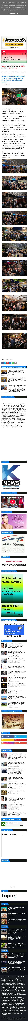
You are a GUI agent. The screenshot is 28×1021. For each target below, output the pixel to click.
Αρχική (4, 976)
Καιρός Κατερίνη (9, 834)
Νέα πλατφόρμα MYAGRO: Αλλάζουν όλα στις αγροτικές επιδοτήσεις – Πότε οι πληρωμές (17, 931)
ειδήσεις (23, 66)
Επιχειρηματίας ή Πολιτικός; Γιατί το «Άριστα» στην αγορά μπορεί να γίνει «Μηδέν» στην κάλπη (16, 660)
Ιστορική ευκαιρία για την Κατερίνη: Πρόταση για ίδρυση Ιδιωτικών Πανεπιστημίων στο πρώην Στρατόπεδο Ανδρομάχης (17, 372)
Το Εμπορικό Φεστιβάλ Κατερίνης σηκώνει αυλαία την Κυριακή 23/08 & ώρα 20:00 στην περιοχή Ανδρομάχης (16, 666)
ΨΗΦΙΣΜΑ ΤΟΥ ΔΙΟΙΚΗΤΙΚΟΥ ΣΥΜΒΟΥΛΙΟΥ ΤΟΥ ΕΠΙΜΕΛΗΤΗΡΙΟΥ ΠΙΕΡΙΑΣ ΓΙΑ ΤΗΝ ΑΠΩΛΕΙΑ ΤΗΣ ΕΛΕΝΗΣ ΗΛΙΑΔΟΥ (16, 645)
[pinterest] (20, 740)
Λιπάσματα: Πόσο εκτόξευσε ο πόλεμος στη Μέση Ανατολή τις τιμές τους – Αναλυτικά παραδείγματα (17, 944)
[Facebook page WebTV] (20, 746)
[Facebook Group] (7, 746)
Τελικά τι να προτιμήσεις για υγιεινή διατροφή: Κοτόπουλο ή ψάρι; (17, 920)
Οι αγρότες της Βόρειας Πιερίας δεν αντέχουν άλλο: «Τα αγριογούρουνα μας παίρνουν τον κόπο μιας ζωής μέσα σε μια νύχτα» (17, 785)
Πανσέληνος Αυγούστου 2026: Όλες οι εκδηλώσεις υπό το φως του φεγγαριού (17, 684)
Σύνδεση (23, 976)
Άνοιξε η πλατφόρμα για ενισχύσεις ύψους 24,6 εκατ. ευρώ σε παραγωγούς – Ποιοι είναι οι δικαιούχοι (16, 937)
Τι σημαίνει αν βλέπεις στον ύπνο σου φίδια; (16, 791)
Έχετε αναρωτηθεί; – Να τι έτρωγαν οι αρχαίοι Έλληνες (17, 914)
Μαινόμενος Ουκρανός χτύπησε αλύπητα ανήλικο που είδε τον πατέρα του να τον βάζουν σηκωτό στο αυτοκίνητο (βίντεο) (16, 653)
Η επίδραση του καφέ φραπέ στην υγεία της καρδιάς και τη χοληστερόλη (16, 908)
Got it (19, 13)
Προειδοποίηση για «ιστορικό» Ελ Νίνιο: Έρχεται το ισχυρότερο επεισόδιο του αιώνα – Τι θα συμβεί (17, 672)
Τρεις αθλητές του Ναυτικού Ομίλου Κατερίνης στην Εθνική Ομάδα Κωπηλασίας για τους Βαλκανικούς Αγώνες (16, 969)
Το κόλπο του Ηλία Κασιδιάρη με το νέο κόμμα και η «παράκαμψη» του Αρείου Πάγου (17, 679)
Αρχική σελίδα (4, 71)
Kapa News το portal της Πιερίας (14, 1018)
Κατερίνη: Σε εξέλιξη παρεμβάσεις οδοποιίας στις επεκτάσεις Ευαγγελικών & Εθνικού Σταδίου (17, 697)
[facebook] (7, 736)
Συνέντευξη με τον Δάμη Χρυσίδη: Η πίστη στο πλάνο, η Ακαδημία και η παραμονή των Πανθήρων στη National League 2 (16, 955)
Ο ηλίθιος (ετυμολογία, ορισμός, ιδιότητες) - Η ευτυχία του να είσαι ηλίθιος (15, 691)
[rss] (7, 740)
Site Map (18, 976)
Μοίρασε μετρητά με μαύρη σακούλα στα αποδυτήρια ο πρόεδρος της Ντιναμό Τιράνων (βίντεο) (17, 962)
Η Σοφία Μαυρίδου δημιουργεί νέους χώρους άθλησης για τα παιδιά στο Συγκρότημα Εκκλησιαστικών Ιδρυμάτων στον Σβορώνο (17, 704)
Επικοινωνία (11, 976)
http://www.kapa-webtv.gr (16, 1019)
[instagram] (7, 743)
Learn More (11, 13)
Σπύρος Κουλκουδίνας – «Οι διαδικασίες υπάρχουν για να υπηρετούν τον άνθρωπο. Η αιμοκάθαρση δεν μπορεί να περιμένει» (17, 379)
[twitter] (20, 736)
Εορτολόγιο (12, 887)
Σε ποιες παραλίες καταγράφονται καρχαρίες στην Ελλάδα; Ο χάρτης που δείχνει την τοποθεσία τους (17, 813)
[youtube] (20, 743)
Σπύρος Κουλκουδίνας (12, 71)
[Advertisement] (14, 18)
